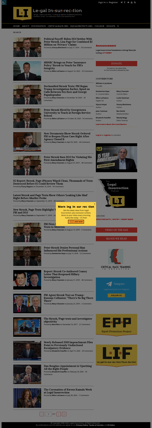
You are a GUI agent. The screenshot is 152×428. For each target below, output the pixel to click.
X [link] (94, 204)
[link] (76, 204)
